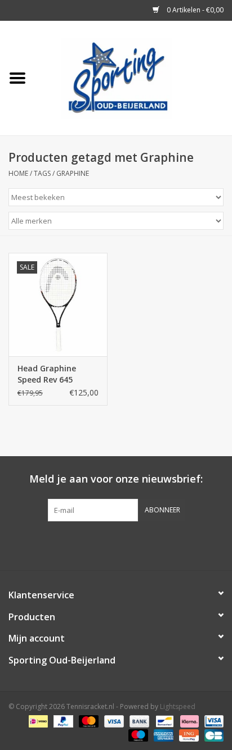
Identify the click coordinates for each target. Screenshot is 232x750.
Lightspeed (177, 706)
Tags (42, 173)
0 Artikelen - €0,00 (194, 10)
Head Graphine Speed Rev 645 (46, 374)
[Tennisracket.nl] (133, 77)
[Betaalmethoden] (37, 720)
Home (18, 173)
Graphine (72, 173)
